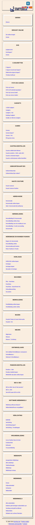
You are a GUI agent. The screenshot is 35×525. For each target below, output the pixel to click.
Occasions (8, 292)
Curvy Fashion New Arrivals (13, 440)
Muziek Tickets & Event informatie (15, 319)
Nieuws (8, 337)
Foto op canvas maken (12, 95)
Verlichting (9, 422)
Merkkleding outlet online (13, 307)
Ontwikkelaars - (10, 354)
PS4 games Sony (10, 138)
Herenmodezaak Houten (12, 246)
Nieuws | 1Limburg (11, 339)
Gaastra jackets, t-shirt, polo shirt (15, 153)
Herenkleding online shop (13, 221)
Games (8, 130)
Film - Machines (10, 281)
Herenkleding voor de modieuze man (16, 223)
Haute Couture (10, 186)
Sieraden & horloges (11, 269)
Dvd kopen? (9, 52)
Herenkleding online (11, 244)
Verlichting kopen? (11, 425)
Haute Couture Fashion (12, 188)
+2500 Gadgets (10, 107)
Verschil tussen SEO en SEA (13, 392)
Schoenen (8, 488)
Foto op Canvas (10, 87)
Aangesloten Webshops (12, 460)
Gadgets (8, 110)
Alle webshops (10, 463)
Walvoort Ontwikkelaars (12, 357)
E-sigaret (8, 67)
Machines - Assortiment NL (13, 286)
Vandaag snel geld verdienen (13, 508)
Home (7, 37)
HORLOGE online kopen (12, 261)
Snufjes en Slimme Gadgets (13, 118)
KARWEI (8, 420)
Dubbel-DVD (9, 50)
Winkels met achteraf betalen (14, 513)
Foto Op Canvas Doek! (12, 92)
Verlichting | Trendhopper (13, 427)
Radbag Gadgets (10, 115)
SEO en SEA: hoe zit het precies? (14, 387)
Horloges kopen (10, 266)
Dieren (8, 22)
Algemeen (8, 334)
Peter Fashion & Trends (12, 249)
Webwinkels (9, 511)
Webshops (8, 468)
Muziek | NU (9, 322)
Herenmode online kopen (13, 203)
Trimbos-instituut (10, 75)
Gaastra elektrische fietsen (13, 150)
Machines (8, 284)
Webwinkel (9, 490)
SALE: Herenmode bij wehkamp (14, 206)
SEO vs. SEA (9, 390)
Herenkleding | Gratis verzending (15, 226)
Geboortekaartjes (10, 171)
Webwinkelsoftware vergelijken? (14, 407)
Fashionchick (9, 442)
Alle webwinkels (10, 503)
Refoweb (8, 445)
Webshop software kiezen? (13, 405)
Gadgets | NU (9, 113)
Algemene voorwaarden (15, 524)
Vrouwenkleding (10, 448)
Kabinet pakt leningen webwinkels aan (16, 505)
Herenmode (9, 201)
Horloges (8, 264)
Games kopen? (10, 133)
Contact (25, 524)
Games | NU (9, 135)
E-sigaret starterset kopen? (13, 70)
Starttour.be (17, 521)
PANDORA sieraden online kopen (15, 375)
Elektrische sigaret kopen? (13, 72)
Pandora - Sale (10, 369)
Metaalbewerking (11, 289)
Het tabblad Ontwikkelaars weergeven (16, 352)
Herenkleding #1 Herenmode (14, 218)
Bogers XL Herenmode (12, 241)
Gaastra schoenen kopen (12, 155)
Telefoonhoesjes (10, 465)
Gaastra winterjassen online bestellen (16, 158)
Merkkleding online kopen (13, 304)
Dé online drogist (10, 34)
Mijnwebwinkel (10, 485)
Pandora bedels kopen (12, 372)
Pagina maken (25, 521)
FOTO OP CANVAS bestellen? (13, 90)
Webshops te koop (11, 470)
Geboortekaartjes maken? (13, 173)
